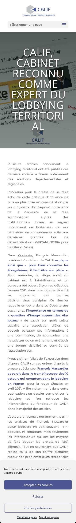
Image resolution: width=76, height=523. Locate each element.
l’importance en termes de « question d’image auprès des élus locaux (38, 316)
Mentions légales (27, 517)
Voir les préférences (38, 508)
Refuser (38, 496)
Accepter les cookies (38, 485)
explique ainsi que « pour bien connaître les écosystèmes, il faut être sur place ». (38, 265)
